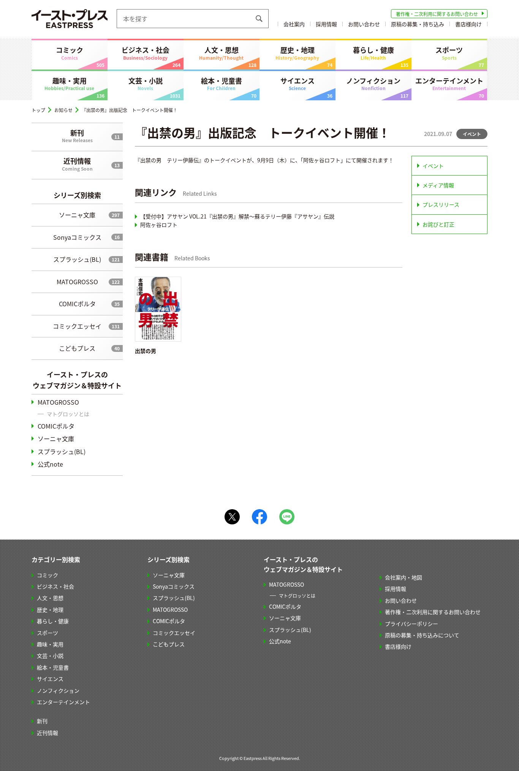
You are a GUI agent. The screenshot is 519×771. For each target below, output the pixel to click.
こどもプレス (77, 348)
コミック (69, 53)
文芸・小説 (145, 84)
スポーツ (449, 53)
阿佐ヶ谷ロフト (158, 224)
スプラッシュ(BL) (77, 259)
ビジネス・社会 (145, 53)
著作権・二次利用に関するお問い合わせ (437, 14)
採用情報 (326, 24)
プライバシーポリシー (411, 623)
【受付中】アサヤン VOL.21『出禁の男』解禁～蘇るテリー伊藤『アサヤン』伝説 (237, 216)
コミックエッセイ (77, 326)
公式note (50, 464)
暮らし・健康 (373, 53)
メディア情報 (438, 185)
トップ (38, 110)
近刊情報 (77, 164)
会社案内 (294, 24)
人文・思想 (221, 53)
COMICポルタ (77, 303)
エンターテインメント (449, 84)
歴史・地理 (297, 53)
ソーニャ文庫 (77, 214)
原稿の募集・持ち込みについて (422, 635)
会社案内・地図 (403, 577)
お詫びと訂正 (438, 224)
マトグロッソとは (68, 414)
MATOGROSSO (77, 281)
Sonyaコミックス (77, 237)
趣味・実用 (69, 84)
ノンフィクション (373, 84)
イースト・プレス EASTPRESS (70, 18)
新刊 (77, 136)
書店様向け (468, 24)
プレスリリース (440, 204)
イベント (433, 165)
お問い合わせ (364, 24)
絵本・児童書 (221, 84)
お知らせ (63, 110)
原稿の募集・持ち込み (417, 24)
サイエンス (297, 84)
